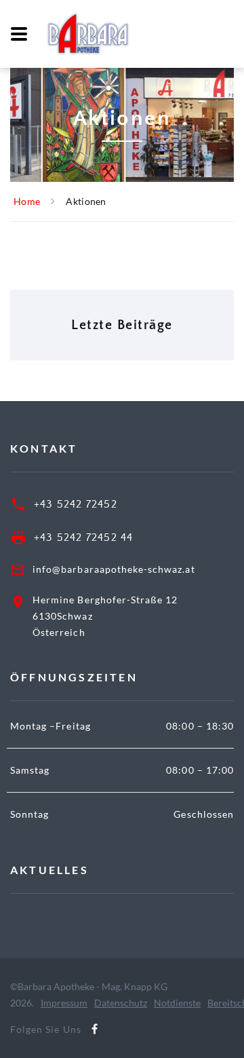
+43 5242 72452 (75, 504)
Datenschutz (120, 1002)
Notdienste (177, 1002)
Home (27, 201)
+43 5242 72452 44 (83, 537)
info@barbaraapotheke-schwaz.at (114, 569)
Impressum (64, 1002)
